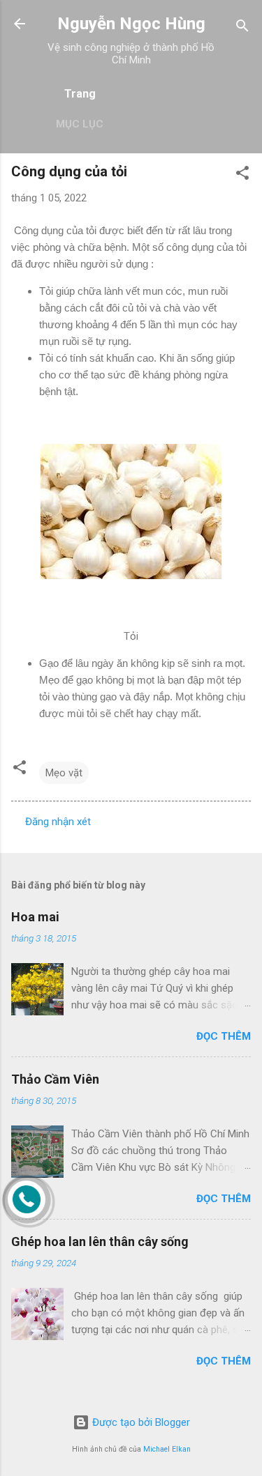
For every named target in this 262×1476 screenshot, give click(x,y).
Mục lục (79, 124)
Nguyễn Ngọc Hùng (131, 23)
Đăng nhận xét (58, 821)
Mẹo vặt (63, 773)
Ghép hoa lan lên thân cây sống (100, 1241)
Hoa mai (35, 916)
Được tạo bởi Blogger (139, 1422)
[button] (242, 175)
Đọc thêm (223, 1036)
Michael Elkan (167, 1449)
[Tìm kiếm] (242, 28)
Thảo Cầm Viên (55, 1079)
